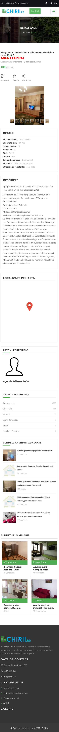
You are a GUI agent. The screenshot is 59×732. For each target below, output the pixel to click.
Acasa (26, 32)
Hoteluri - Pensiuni (11, 431)
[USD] (51, 3)
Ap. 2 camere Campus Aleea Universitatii (41, 570)
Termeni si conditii (11, 688)
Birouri (6, 425)
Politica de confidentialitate (15, 693)
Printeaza (5, 80)
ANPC (6, 703)
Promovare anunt (11, 698)
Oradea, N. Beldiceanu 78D (15, 665)
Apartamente (9, 403)
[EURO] (46, 3)
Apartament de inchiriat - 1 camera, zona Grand (43, 608)
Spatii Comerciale (10, 420)
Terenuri (6, 414)
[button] (54, 11)
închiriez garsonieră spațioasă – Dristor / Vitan (34, 451)
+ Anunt (35, 11)
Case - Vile (7, 409)
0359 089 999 (9, 671)
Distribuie (26, 80)
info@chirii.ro (9, 677)
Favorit (16, 80)
